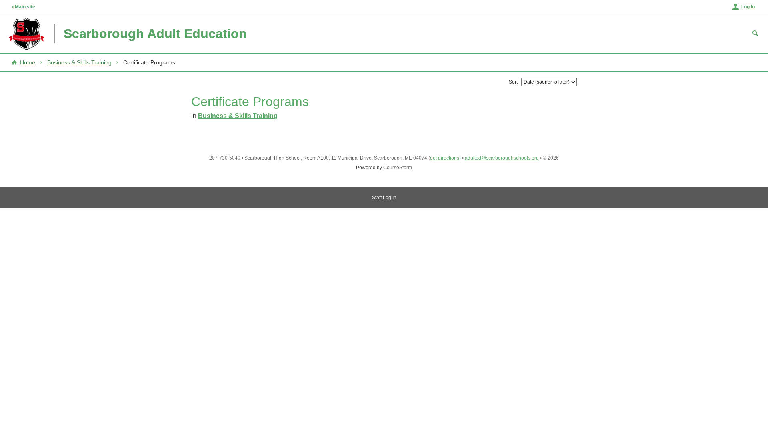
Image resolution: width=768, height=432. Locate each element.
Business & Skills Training (79, 62)
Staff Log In (384, 197)
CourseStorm (397, 167)
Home (27, 62)
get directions (444, 158)
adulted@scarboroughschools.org (502, 158)
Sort (513, 82)
